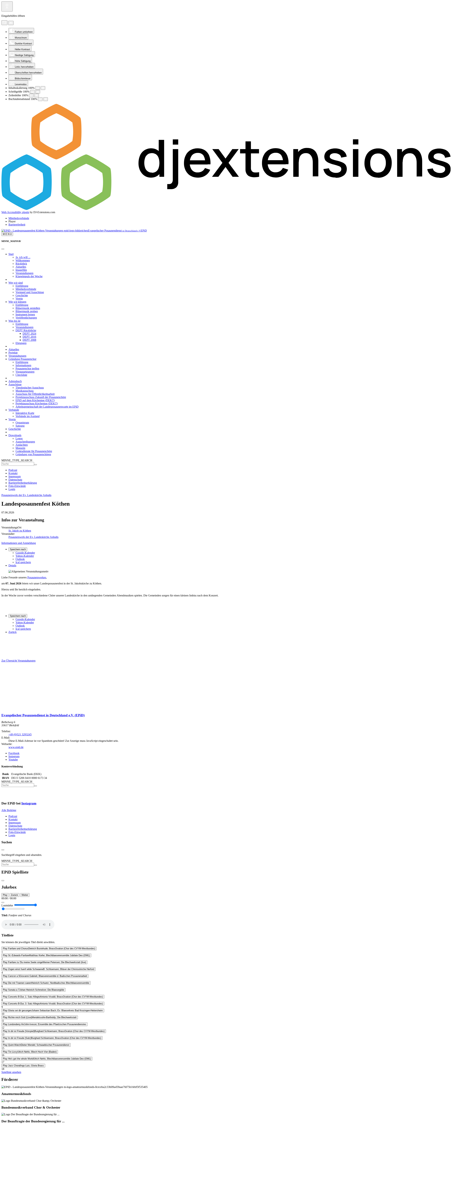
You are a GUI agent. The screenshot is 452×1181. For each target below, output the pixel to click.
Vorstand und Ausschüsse (30, 292)
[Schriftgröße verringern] (32, 92)
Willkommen (23, 260)
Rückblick (21, 263)
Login (11, 489)
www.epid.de (15, 747)
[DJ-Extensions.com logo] (226, 209)
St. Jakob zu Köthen (19, 530)
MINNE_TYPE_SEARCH (16, 460)
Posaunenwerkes (36, 577)
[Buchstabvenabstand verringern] (40, 99)
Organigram (22, 422)
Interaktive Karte (25, 413)
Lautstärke (7, 905)
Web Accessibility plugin (15, 212)
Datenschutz (15, 479)
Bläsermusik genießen (28, 308)
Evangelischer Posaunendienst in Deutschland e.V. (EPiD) (43, 715)
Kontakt (12, 473)
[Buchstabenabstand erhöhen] (45, 99)
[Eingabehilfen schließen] (11, 23)
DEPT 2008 (29, 339)
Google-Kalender (25, 552)
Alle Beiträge (8, 810)
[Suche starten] (35, 464)
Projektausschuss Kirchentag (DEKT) (37, 403)
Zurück (12, 632)
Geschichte (22, 295)
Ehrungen (21, 343)
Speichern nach (18, 549)
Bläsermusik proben (27, 311)
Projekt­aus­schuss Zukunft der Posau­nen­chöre (41, 397)
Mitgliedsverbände (26, 289)
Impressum (14, 476)
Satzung (20, 425)
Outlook (20, 559)
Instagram (28, 803)
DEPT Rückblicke (26, 330)
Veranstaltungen (24, 273)
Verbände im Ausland (28, 416)
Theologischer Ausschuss (30, 387)
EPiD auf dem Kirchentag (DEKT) (35, 400)
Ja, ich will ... (23, 257)
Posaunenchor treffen (27, 368)
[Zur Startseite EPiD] (5, 708)
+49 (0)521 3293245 (20, 734)
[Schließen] (2, 249)
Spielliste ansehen (11, 1072)
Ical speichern (23, 562)
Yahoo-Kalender (25, 555)
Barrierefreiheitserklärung (22, 482)
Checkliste (21, 374)
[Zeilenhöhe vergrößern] (36, 95)
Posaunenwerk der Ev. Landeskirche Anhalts (26, 495)
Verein (19, 298)
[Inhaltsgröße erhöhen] (43, 88)
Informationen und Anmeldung (18, 542)
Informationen (23, 365)
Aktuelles (21, 266)
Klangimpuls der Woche (29, 276)
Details (12, 565)
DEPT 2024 (29, 333)
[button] (12, 221)
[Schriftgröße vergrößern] (37, 92)
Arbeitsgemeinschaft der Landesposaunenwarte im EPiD (47, 406)
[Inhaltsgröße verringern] (37, 88)
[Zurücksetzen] (4, 22)
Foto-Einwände (17, 485)
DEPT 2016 (29, 336)
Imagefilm (21, 269)
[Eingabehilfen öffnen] (7, 6)
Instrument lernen (25, 314)
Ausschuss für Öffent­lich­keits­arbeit (35, 393)
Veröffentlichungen (26, 317)
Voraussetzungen (25, 371)
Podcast (12, 470)
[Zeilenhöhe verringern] (31, 95)
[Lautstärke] (2, 902)
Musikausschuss (25, 390)
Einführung (22, 285)
